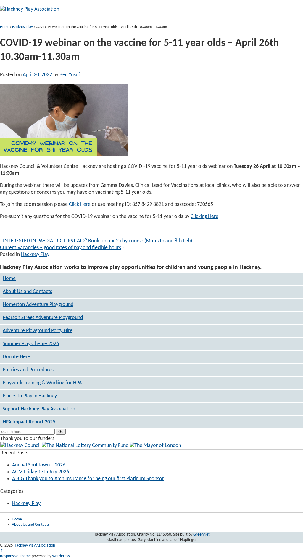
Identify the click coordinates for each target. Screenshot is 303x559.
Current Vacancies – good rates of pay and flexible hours (60, 248)
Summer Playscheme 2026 (31, 344)
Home (4, 27)
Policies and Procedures (28, 370)
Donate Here (16, 357)
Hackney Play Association (34, 545)
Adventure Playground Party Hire (37, 331)
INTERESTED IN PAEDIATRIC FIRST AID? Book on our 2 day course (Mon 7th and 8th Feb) (97, 241)
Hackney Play (22, 27)
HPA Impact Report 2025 (29, 422)
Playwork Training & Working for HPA (42, 383)
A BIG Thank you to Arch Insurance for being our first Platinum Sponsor (88, 479)
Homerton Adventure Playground (38, 305)
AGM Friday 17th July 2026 (40, 472)
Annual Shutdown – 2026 (38, 465)
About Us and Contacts (27, 291)
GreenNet (201, 534)
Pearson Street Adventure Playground (43, 318)
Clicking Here (204, 216)
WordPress (61, 556)
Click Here (80, 204)
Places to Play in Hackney (30, 396)
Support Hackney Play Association (39, 409)
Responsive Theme (15, 556)
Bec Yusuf (69, 75)
